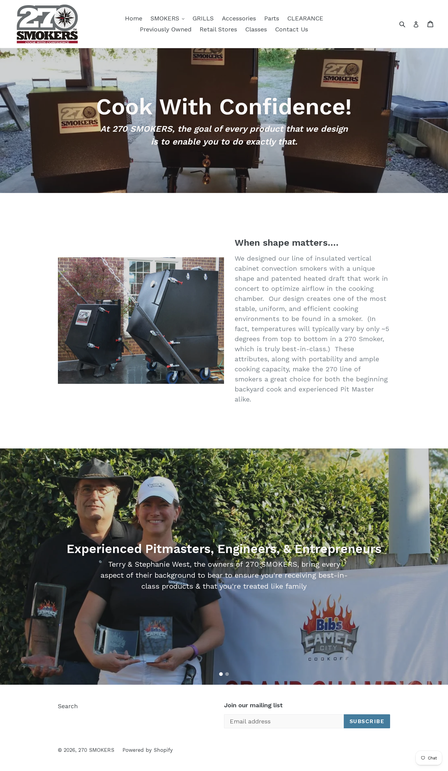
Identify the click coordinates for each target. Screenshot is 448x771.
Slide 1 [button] (221, 674)
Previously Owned (165, 29)
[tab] (221, 674)
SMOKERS (169, 18)
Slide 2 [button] (227, 674)
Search (68, 706)
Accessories (239, 18)
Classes (256, 29)
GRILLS (203, 18)
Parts (271, 18)
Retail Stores (218, 29)
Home (133, 18)
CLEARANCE (305, 18)
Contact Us (291, 29)
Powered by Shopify (148, 750)
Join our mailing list (253, 705)
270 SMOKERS (96, 750)
